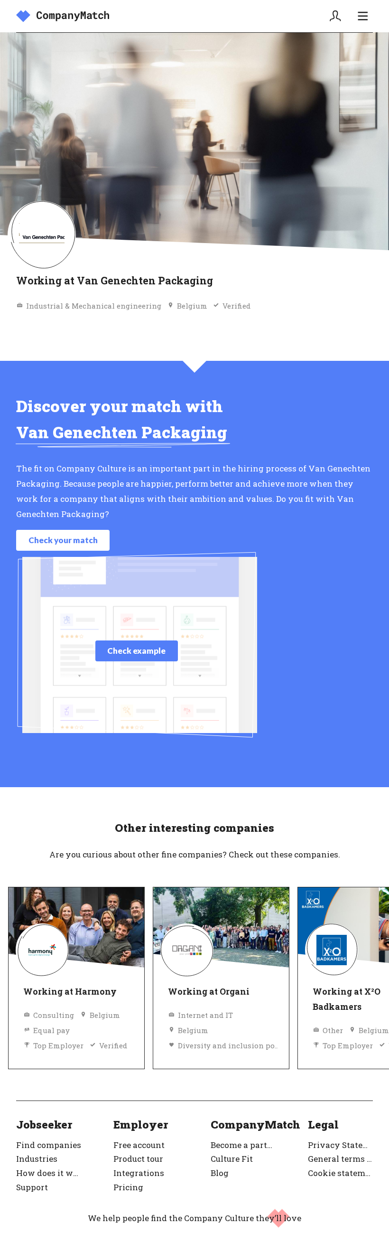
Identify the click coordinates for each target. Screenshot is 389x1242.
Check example (136, 651)
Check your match (63, 540)
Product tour (138, 1158)
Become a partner (243, 1144)
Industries (36, 1158)
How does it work (48, 1172)
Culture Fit (232, 1158)
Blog (220, 1172)
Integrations (138, 1172)
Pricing (128, 1187)
